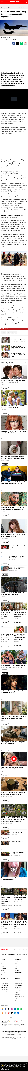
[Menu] (2, 2)
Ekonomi (3, 961)
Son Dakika (3, 968)
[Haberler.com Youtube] (8, 1013)
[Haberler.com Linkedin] (15, 1009)
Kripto (2, 970)
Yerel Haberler (18, 972)
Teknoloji (17, 964)
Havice (8, 332)
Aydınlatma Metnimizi (13, 1068)
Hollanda (3, 332)
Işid (12, 332)
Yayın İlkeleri (24, 954)
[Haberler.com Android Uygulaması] (11, 1021)
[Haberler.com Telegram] (15, 1013)
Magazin (3, 966)
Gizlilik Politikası (18, 983)
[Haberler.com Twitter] (8, 1009)
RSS (16, 998)
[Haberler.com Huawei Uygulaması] (18, 1021)
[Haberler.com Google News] (2, 1009)
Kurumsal (17, 978)
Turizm (16, 968)
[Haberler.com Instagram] (12, 1009)
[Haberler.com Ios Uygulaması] (4, 1021)
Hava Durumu (4, 981)
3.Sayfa (3, 972)
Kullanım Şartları (19, 981)
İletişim (13, 954)
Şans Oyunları (4, 987)
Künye (18, 954)
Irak (15, 332)
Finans (16, 966)
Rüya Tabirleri (4, 989)
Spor (2, 964)
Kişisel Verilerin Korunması (18, 988)
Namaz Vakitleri (4, 983)
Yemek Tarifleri (4, 991)
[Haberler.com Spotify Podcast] (21, 1009)
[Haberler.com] (6, 949)
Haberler (3, 959)
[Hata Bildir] (14, 1037)
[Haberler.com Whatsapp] (18, 1009)
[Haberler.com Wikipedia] (5, 1013)
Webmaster (18, 994)
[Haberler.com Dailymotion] (18, 1013)
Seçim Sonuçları (5, 985)
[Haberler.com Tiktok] (12, 1013)
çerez (2, 1065)
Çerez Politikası (18, 985)
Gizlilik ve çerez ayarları (7, 1037)
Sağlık (16, 961)
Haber (8, 1034)
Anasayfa (3, 7)
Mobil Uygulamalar (19, 996)
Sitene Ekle (17, 1000)
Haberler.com (4, 978)
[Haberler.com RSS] (2, 1013)
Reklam (9, 954)
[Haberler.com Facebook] (5, 1009)
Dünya (9, 7)
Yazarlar (17, 970)
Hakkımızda (3, 954)
